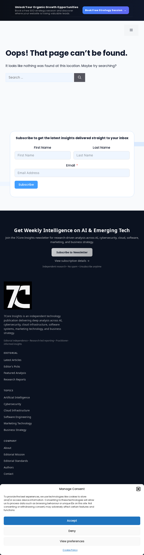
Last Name (101, 147)
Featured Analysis (15, 373)
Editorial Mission (14, 454)
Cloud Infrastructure (17, 410)
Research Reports (15, 379)
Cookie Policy (70, 550)
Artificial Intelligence (17, 397)
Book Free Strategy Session (105, 10)
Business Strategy (15, 430)
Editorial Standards (16, 461)
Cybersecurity (12, 404)
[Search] (79, 77)
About (7, 448)
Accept (72, 521)
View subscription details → (72, 260)
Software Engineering (17, 417)
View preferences (72, 541)
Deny (72, 531)
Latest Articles (12, 360)
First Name (42, 147)
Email (70, 165)
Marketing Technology (18, 423)
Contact (8, 474)
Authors (9, 467)
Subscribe (26, 184)
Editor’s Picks (12, 366)
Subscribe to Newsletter (72, 252)
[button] (138, 489)
